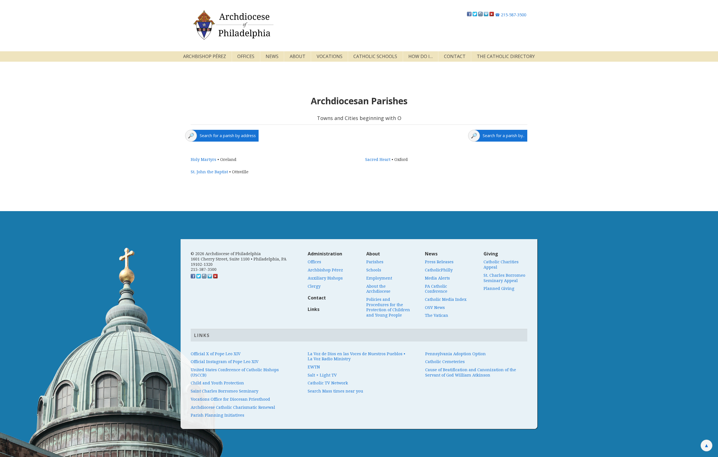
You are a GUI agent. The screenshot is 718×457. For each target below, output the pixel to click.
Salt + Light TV (322, 375)
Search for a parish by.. (503, 135)
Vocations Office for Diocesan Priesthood (230, 399)
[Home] (233, 25)
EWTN (314, 367)
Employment (379, 278)
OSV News (435, 307)
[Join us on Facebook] (469, 14)
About (297, 56)
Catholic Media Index (445, 299)
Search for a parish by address (228, 135)
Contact (455, 56)
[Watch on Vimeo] (486, 14)
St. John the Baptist (209, 172)
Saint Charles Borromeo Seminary (224, 391)
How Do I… (420, 56)
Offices (245, 56)
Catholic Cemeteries (445, 361)
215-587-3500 (510, 14)
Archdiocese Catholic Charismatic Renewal (233, 407)
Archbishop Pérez (204, 56)
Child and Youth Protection (217, 383)
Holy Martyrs (203, 159)
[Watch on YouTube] (491, 14)
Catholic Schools (375, 56)
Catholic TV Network (328, 383)
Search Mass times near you (335, 391)
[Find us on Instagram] (480, 14)
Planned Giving (499, 288)
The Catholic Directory (506, 56)
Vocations (329, 56)
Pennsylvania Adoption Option (455, 354)
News (272, 56)
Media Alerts (437, 278)
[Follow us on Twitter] (475, 14)
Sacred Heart (377, 159)
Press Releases (439, 262)
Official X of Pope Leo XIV (216, 354)
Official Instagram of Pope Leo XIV (225, 361)
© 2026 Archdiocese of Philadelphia (226, 253)
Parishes (374, 262)
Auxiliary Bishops (325, 278)
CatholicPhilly (439, 270)
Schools (373, 270)
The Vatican (436, 315)
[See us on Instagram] (204, 277)
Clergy (314, 286)
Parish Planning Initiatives (217, 415)
